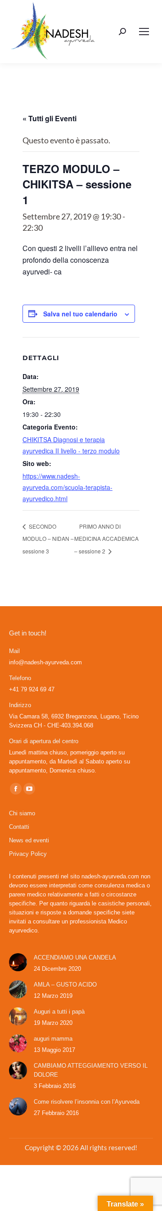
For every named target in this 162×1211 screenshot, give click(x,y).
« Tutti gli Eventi (49, 118)
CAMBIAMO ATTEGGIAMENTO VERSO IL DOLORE (91, 1070)
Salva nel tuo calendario (80, 313)
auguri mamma (53, 1038)
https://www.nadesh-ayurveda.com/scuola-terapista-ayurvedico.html (67, 487)
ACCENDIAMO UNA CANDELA (75, 957)
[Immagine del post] (18, 962)
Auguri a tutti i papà (59, 1011)
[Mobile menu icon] (144, 32)
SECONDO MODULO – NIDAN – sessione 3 (48, 538)
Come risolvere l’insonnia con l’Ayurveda (87, 1101)
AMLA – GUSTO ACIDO (65, 984)
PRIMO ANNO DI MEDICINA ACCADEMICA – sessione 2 (106, 538)
